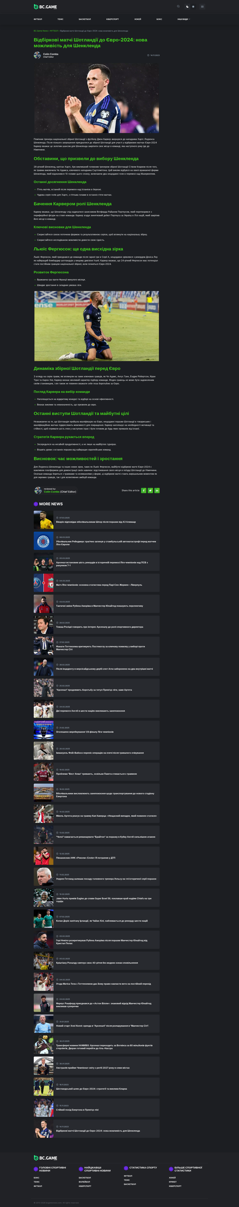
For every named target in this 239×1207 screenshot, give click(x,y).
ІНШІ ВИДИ (183, 19)
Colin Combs (50, 54)
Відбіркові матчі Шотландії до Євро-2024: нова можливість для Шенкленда (98, 1130)
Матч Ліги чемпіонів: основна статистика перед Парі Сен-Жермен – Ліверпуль (99, 584)
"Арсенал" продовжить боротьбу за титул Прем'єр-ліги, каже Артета (94, 689)
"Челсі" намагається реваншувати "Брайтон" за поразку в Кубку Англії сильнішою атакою (105, 836)
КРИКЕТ (173, 1182)
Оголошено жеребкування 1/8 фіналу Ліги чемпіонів (85, 731)
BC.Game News (41, 31)
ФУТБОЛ (38, 19)
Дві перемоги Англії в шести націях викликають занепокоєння (90, 710)
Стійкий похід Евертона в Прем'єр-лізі (77, 1109)
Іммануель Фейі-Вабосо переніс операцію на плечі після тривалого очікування (100, 752)
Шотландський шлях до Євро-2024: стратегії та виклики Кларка (91, 1088)
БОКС (159, 19)
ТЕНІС (60, 19)
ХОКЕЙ (137, 19)
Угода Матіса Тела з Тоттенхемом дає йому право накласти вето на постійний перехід (103, 983)
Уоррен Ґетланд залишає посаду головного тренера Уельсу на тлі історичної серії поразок (106, 878)
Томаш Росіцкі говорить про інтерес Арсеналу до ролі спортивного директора (99, 626)
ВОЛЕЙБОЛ (84, 1182)
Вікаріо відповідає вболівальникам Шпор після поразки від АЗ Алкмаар (96, 521)
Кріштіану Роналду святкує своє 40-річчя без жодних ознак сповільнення (97, 962)
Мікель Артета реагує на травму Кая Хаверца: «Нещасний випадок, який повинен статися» (106, 815)
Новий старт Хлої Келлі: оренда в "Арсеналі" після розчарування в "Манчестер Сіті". (102, 1025)
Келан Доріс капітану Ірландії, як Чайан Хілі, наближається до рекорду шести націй (102, 920)
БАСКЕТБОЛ (85, 19)
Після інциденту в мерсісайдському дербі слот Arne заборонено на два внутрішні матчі (104, 668)
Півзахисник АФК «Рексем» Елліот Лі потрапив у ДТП (85, 857)
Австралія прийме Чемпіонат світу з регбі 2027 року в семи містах (93, 1067)
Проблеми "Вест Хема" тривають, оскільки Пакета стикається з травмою (96, 773)
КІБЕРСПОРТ (112, 19)
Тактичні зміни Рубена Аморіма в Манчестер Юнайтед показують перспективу (99, 605)
